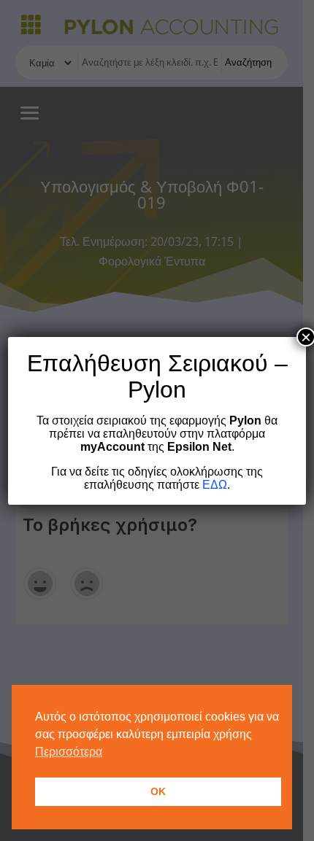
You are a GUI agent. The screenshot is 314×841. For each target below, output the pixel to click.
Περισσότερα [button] (68, 751)
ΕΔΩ (214, 484)
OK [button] (158, 791)
